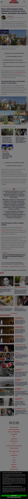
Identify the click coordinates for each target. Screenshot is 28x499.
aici (16, 481)
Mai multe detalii (7, 477)
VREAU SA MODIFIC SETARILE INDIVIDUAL (14, 497)
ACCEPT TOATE (14, 495)
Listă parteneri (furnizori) (5, 493)
